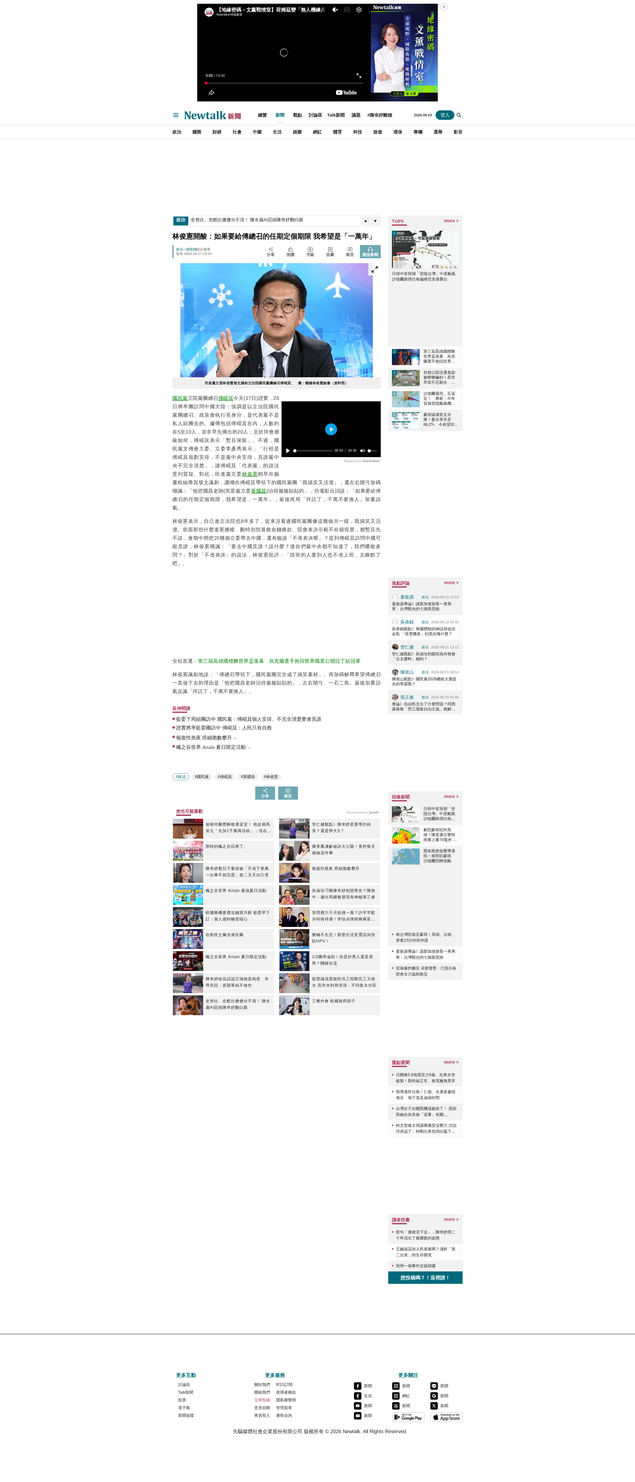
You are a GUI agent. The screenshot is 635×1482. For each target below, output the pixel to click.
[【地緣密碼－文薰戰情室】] (404, 52)
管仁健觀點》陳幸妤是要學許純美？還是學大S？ (341, 827)
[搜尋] (459, 115)
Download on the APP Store (446, 1417)
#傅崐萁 (225, 777)
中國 (257, 131)
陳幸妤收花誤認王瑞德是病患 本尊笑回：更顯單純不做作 (237, 982)
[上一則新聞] (365, 221)
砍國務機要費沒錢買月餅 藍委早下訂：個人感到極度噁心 (238, 916)
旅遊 (377, 131)
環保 (397, 131)
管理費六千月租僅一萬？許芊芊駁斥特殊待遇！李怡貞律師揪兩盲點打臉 (343, 916)
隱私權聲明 (286, 1400)
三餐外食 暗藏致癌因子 (333, 1001)
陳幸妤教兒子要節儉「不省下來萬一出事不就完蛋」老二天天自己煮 (237, 871)
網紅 (317, 131)
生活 (277, 131)
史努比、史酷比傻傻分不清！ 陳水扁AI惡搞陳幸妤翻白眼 (238, 1004)
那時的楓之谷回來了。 (227, 846)
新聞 (280, 115)
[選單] (176, 115)
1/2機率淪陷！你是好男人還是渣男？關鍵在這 (342, 960)
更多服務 (275, 1375)
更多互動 (186, 1375)
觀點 (297, 115)
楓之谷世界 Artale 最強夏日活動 (236, 890)
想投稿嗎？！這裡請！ (425, 1277)
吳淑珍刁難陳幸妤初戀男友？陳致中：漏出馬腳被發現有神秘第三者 (343, 893)
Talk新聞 (336, 115)
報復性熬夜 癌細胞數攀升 (336, 868)
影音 (458, 131)
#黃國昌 (248, 777)
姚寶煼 (191, 249)
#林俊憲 (271, 777)
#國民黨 (202, 777)
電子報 (184, 1408)
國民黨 (180, 398)
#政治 (181, 777)
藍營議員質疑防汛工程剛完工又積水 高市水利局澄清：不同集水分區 (344, 982)
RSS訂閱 (284, 1385)
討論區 (315, 115)
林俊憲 (250, 474)
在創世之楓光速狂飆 (225, 935)
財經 (217, 131)
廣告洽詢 (284, 1415)
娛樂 (297, 131)
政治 (176, 131)
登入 (445, 115)
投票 (182, 1400)
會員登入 (262, 1415)
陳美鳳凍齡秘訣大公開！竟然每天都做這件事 (343, 849)
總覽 (262, 115)
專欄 (417, 131)
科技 (357, 131)
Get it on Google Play (408, 1417)
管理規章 (284, 1408)
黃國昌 (258, 491)
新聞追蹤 (186, 1415)
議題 (356, 115)
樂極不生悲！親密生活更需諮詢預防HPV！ (343, 938)
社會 (237, 131)
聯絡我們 (262, 1392)
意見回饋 (262, 1408)
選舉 (438, 131)
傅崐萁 (226, 398)
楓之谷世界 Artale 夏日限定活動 (236, 957)
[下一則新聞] (375, 221)
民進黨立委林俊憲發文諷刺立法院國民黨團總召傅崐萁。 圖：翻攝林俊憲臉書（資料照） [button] (277, 383)
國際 (196, 131)
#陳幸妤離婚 (379, 115)
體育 (337, 131)
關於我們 (262, 1385)
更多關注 (408, 1375)
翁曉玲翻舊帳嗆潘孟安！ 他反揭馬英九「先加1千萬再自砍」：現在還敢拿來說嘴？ (238, 828)
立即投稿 (262, 1400)
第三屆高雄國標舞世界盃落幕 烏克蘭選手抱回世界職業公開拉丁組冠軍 (279, 661)
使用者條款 (286, 1392)
